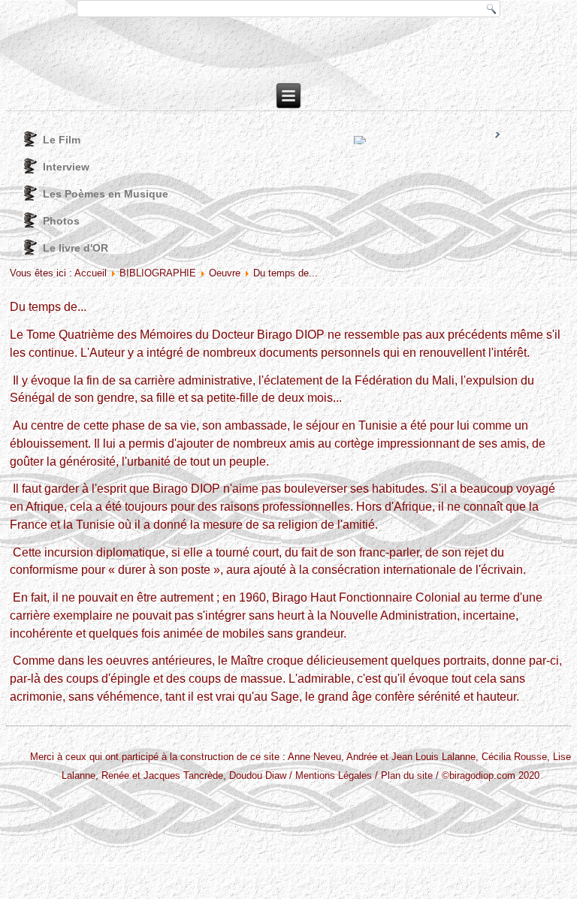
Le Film (61, 140)
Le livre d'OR (75, 248)
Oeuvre (224, 273)
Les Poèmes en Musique (105, 194)
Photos (61, 221)
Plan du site (407, 775)
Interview (66, 167)
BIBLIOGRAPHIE (157, 273)
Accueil (90, 273)
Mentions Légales (333, 775)
